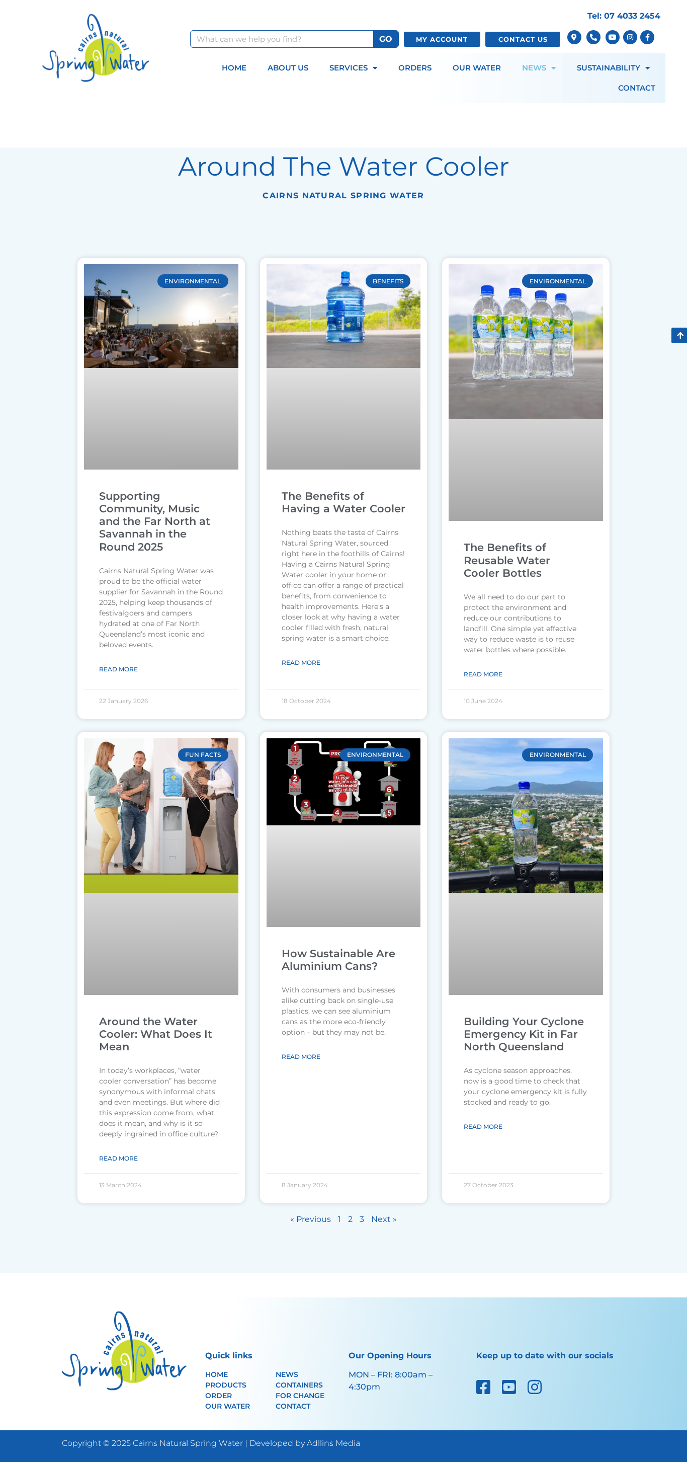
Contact (293, 1406)
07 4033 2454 (632, 16)
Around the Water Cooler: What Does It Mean (155, 1034)
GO (385, 39)
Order (218, 1395)
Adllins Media (333, 1443)
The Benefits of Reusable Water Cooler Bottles (507, 560)
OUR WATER (477, 67)
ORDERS (415, 67)
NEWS (534, 67)
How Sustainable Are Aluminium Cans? (338, 959)
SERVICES (348, 67)
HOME (234, 67)
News (287, 1374)
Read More (118, 669)
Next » (384, 1219)
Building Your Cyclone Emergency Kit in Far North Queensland (524, 1034)
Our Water (227, 1406)
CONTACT (636, 88)
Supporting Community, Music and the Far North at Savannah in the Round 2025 (154, 521)
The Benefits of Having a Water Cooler (343, 502)
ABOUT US (288, 67)
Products (225, 1385)
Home (216, 1374)
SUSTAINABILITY (608, 67)
